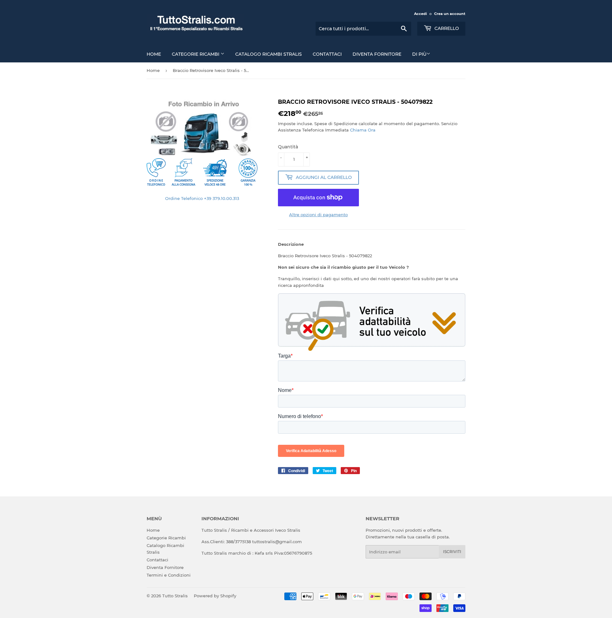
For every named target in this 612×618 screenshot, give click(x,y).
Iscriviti (452, 551)
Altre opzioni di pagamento (318, 214)
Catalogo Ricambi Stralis (268, 54)
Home (154, 54)
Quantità (288, 147)
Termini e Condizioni (169, 575)
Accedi (420, 13)
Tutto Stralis (175, 595)
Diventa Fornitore (377, 54)
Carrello (446, 28)
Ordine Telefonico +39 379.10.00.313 (202, 198)
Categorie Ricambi (196, 54)
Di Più (419, 54)
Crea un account (449, 13)
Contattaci (327, 54)
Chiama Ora (362, 129)
